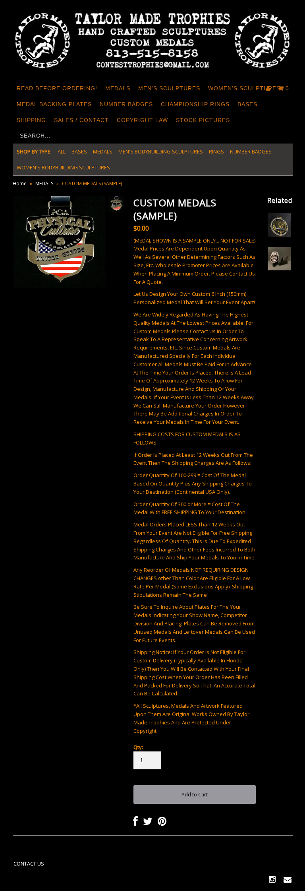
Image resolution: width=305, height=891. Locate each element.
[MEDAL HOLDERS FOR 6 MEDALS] (279, 268)
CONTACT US (29, 863)
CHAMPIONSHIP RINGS (195, 104)
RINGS (216, 151)
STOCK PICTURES (203, 120)
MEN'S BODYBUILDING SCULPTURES (160, 151)
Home (20, 183)
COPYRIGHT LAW (142, 120)
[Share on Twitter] (147, 823)
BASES (247, 104)
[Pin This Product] (162, 823)
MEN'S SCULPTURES (169, 88)
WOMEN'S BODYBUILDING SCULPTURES (63, 167)
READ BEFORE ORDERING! (57, 88)
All (62, 151)
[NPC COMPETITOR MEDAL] (279, 235)
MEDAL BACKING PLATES (54, 104)
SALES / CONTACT (81, 120)
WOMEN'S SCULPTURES (244, 88)
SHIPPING (31, 120)
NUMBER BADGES (126, 104)
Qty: (138, 747)
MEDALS (117, 88)
